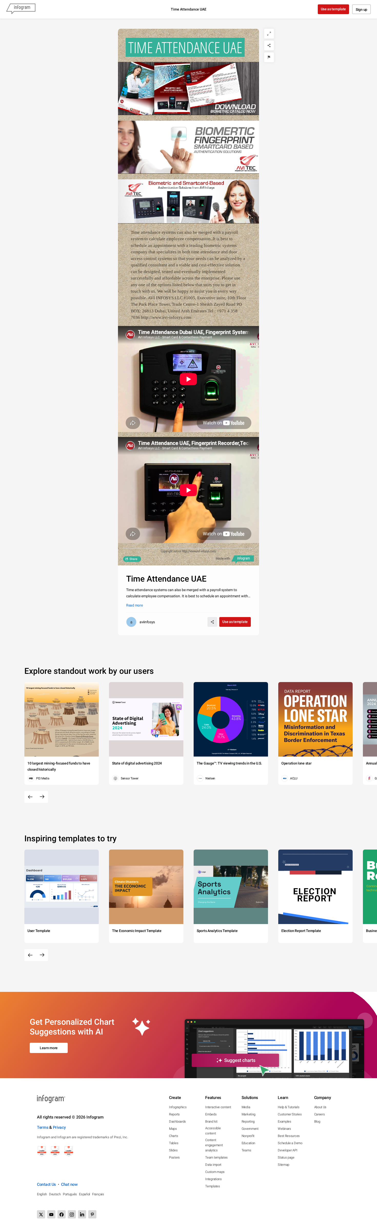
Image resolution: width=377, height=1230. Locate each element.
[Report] (269, 57)
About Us (320, 1107)
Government (250, 1129)
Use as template (333, 9)
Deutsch (55, 1194)
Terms (42, 1127)
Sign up (361, 9)
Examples (284, 1121)
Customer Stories (290, 1114)
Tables (173, 1143)
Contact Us (46, 1184)
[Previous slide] (30, 797)
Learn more (49, 1048)
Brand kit (211, 1121)
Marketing (248, 1114)
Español (84, 1194)
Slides (173, 1150)
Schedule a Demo (290, 1143)
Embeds (210, 1114)
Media (246, 1107)
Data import (213, 1165)
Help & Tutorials (288, 1107)
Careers (319, 1114)
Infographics (177, 1107)
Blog (317, 1121)
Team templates (216, 1157)
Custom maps (215, 1172)
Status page (286, 1157)
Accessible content (213, 1130)
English (42, 1194)
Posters (174, 1157)
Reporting (248, 1121)
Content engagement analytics (214, 1145)
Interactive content (218, 1107)
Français (98, 1194)
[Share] (269, 45)
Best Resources (289, 1136)
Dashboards (177, 1121)
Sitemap (283, 1165)
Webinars (284, 1129)
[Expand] (269, 34)
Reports (174, 1114)
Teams (246, 1150)
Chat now (69, 1184)
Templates (212, 1186)
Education (248, 1143)
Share (133, 559)
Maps (173, 1129)
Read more (134, 605)
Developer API (287, 1150)
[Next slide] (42, 797)
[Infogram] (20, 9)
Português (70, 1194)
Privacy (59, 1127)
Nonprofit (248, 1136)
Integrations (213, 1179)
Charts (173, 1136)
